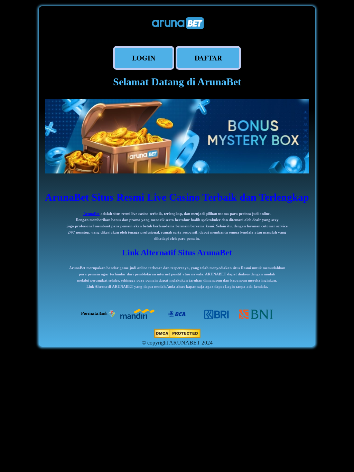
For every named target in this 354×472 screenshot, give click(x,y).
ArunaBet (91, 213)
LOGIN (143, 58)
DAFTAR (208, 58)
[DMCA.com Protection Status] (177, 336)
